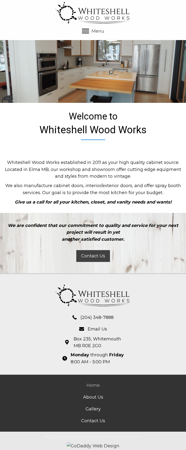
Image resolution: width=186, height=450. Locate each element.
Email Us (97, 329)
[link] (93, 385)
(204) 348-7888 (97, 317)
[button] (93, 256)
